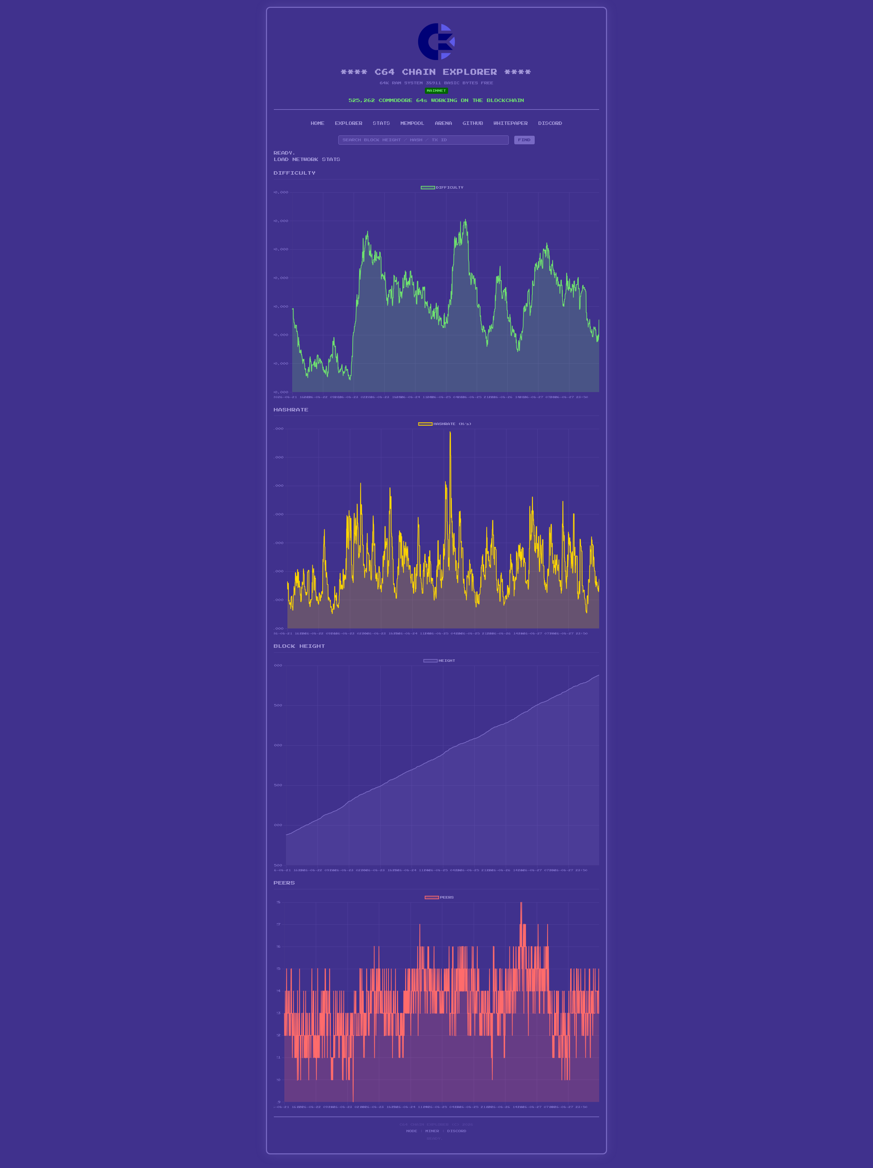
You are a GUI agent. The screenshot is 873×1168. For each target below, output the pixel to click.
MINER (432, 1131)
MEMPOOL (413, 123)
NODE (411, 1131)
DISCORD (550, 123)
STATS (381, 123)
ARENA (443, 123)
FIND (524, 140)
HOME (318, 123)
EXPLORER (348, 123)
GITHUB (473, 123)
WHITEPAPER (511, 123)
